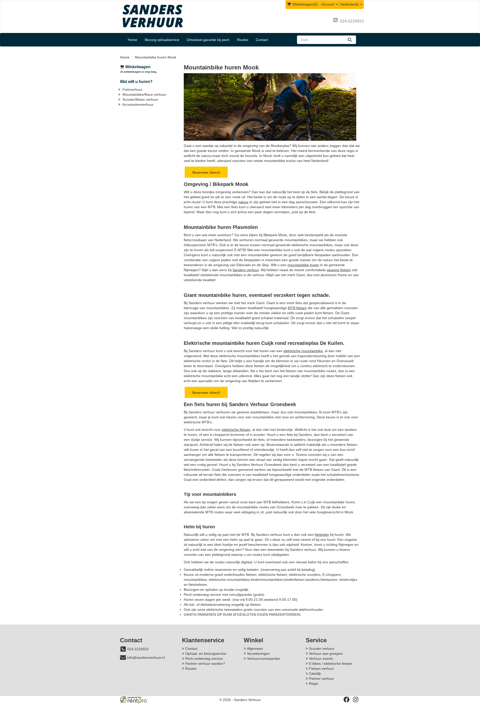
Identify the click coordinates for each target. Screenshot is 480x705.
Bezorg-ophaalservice (162, 40)
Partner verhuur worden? (205, 664)
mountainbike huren (303, 265)
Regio (313, 684)
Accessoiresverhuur (138, 104)
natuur (243, 202)
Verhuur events (321, 659)
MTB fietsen (297, 308)
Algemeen (255, 649)
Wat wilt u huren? (136, 81)
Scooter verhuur (321, 649)
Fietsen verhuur (321, 669)
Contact (262, 40)
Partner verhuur (321, 679)
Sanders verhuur (245, 270)
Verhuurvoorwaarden (263, 659)
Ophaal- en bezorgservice (205, 654)
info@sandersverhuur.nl (146, 658)
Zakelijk (315, 674)
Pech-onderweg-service (204, 659)
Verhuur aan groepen (326, 654)
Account (328, 4)
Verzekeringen (258, 654)
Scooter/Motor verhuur (140, 99)
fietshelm (322, 535)
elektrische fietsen (236, 430)
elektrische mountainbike (303, 351)
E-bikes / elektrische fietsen (330, 664)
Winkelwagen (137, 67)
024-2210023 (137, 649)
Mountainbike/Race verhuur (144, 94)
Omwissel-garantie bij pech (208, 40)
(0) (305, 4)
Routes (242, 40)
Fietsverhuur (132, 89)
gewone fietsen (339, 270)
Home (132, 40)
